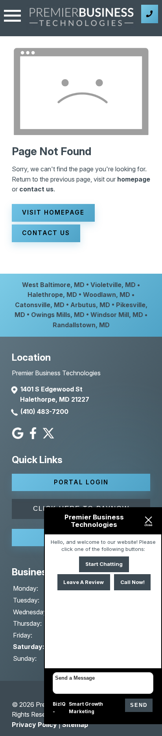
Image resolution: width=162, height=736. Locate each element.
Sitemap (75, 725)
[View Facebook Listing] (34, 437)
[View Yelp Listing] (49, 437)
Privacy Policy (34, 725)
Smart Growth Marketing (86, 708)
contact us (36, 189)
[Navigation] (12, 16)
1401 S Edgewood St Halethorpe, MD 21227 (54, 394)
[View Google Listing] (19, 437)
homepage (133, 179)
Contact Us (46, 233)
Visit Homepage (53, 212)
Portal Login (81, 482)
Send (138, 705)
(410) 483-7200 (44, 411)
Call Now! (132, 582)
